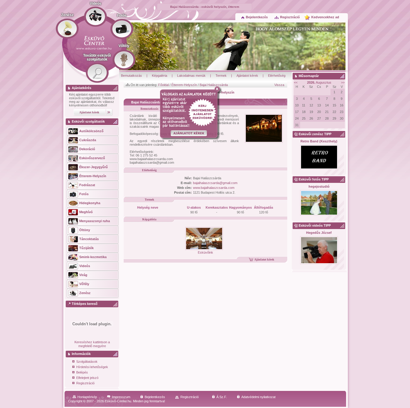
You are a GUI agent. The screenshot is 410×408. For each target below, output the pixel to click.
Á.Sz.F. (221, 397)
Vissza (279, 85)
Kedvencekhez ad (325, 17)
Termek (221, 75)
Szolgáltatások (87, 361)
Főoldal (163, 85)
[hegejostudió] (319, 203)
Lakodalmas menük (191, 75)
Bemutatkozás (131, 75)
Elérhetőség (276, 75)
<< (295, 82)
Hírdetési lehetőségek (92, 367)
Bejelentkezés (257, 17)
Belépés (82, 372)
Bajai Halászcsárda (214, 85)
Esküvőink (205, 252)
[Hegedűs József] (319, 250)
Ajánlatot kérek (247, 75)
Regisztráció (290, 17)
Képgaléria (159, 75)
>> (343, 82)
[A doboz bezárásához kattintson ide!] (218, 89)
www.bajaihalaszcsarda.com (213, 187)
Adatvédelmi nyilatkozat (258, 397)
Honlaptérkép (87, 397)
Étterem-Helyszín (184, 85)
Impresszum (121, 397)
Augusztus (319, 82)
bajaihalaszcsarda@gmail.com (215, 183)
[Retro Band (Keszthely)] (319, 157)
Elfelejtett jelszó (87, 378)
